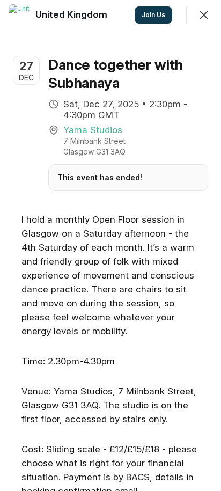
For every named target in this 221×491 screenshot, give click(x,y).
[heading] (72, 14)
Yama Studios (92, 129)
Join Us (153, 15)
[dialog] (110, 245)
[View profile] (19, 15)
